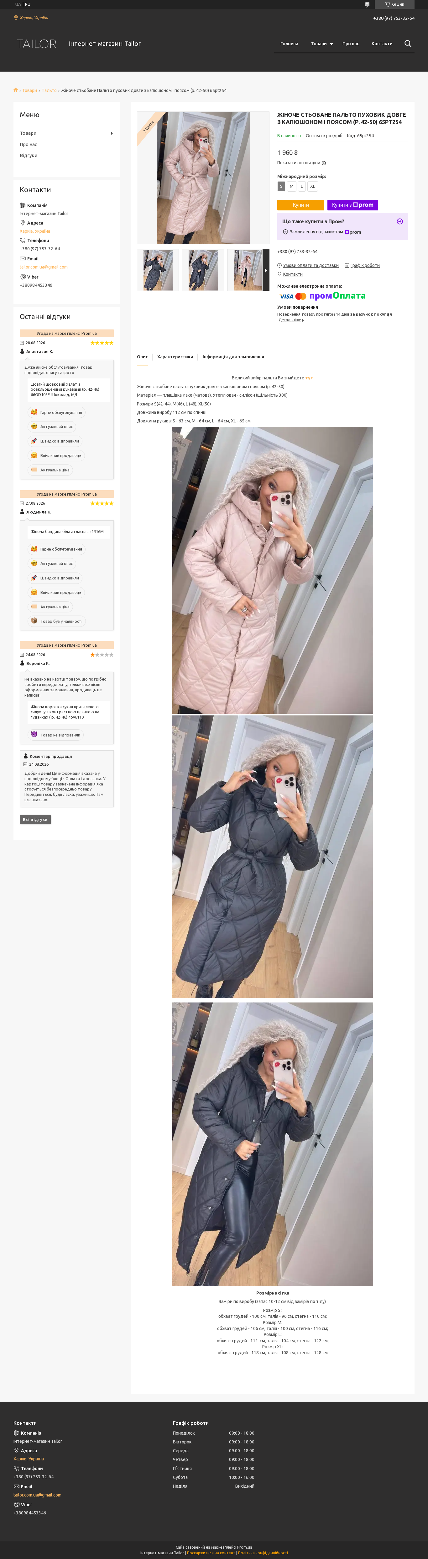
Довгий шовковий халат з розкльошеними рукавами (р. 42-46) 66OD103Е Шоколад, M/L (65, 389)
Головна (289, 43)
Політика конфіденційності (263, 1553)
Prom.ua (244, 1547)
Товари (319, 43)
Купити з (342, 205)
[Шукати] (407, 44)
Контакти (382, 43)
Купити (301, 205)
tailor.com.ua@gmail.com (44, 266)
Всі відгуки (35, 819)
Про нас (350, 43)
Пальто (49, 90)
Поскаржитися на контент (211, 1553)
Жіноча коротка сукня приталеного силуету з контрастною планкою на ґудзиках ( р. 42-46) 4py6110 (65, 712)
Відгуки (28, 155)
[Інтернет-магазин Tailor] (36, 44)
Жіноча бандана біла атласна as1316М (67, 531)
